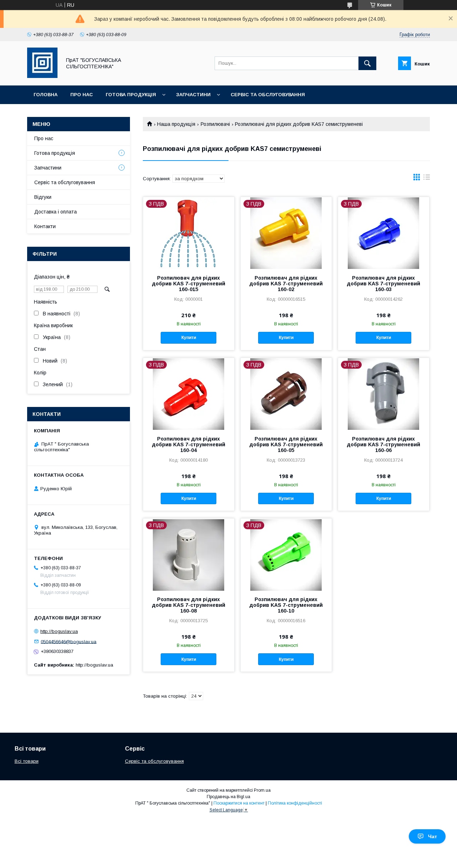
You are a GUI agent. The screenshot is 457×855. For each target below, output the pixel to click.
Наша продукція (176, 124)
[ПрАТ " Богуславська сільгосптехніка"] (42, 76)
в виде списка (426, 179)
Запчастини (193, 94)
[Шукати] (367, 63)
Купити (188, 337)
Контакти (45, 226)
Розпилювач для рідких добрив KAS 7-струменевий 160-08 (188, 605)
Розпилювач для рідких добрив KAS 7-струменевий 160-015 (188, 283)
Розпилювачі (215, 124)
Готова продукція (131, 94)
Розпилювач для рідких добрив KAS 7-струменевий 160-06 (383, 444)
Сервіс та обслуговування (268, 94)
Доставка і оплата (55, 212)
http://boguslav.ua (59, 631)
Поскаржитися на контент (239, 803)
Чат (432, 836)
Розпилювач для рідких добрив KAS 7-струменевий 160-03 (383, 283)
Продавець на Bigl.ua (228, 796)
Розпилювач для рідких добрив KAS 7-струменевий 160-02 (286, 283)
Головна (45, 94)
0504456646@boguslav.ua (68, 641)
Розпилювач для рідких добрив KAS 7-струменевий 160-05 (286, 444)
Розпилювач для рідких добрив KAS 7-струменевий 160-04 (188, 444)
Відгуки (42, 197)
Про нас (81, 94)
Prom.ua (262, 790)
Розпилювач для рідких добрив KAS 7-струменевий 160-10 (286, 605)
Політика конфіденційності (295, 803)
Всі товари (27, 761)
